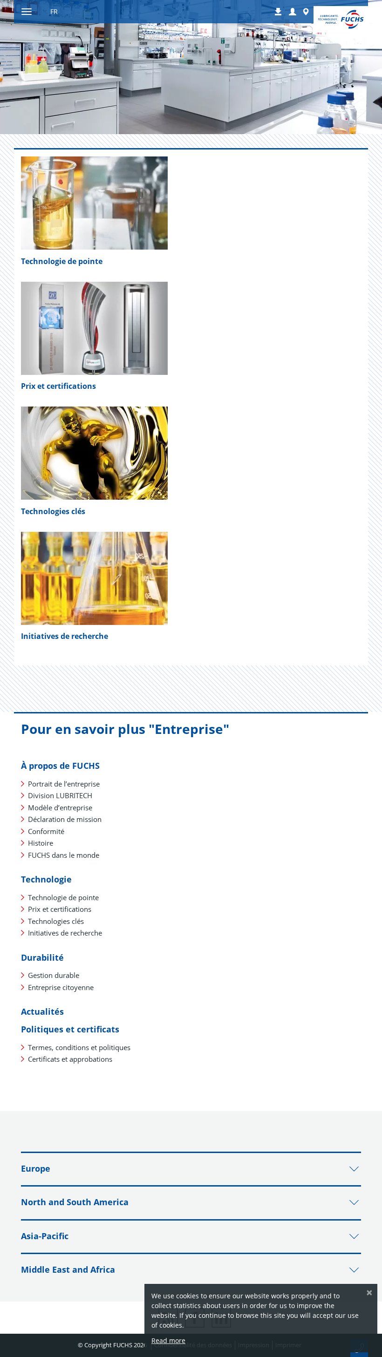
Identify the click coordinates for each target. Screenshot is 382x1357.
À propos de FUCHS (60, 765)
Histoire (40, 843)
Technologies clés (53, 511)
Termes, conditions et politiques (79, 1047)
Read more (168, 1340)
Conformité (46, 831)
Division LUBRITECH (60, 795)
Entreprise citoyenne (61, 987)
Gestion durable (53, 975)
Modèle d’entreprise (60, 807)
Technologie (46, 879)
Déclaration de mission (65, 819)
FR (54, 11)
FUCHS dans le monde (63, 855)
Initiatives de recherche (65, 932)
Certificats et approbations (70, 1059)
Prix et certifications (58, 386)
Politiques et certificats (70, 1029)
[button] (292, 12)
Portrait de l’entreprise (64, 783)
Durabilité (42, 957)
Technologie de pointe (61, 261)
